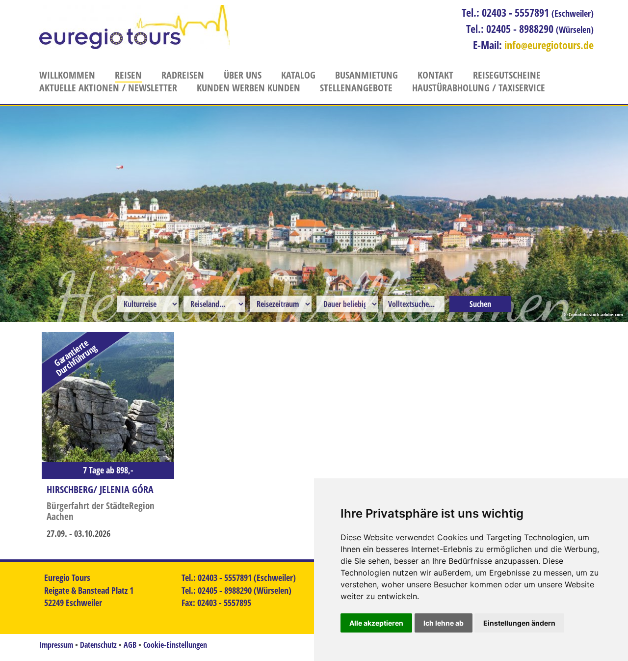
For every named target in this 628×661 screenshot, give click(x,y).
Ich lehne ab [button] (443, 623)
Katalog (298, 75)
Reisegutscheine (507, 75)
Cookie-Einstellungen (175, 644)
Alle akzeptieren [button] (376, 623)
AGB (130, 644)
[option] (314, 214)
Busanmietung (366, 75)
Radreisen (182, 75)
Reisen (128, 75)
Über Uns (243, 75)
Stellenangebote (356, 87)
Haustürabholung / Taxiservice (478, 87)
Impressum (56, 644)
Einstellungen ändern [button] (519, 623)
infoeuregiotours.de (549, 44)
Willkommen (67, 75)
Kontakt (435, 75)
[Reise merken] (55, 345)
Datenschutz (98, 644)
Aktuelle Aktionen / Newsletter (108, 87)
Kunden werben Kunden (248, 87)
